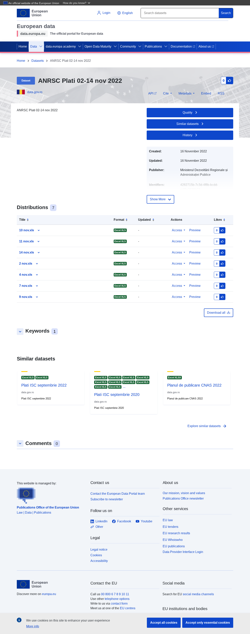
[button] (77, 2)
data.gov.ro (34, 92)
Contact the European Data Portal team (117, 493)
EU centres (127, 608)
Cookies (96, 555)
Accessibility (99, 560)
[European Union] (51, 584)
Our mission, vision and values (184, 493)
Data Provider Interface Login (183, 552)
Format (119, 219)
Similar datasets (187, 123)
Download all (216, 312)
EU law (168, 520)
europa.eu (49, 594)
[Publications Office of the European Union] (51, 495)
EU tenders (170, 526)
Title (22, 219)
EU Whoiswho (173, 539)
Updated (144, 219)
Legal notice (98, 549)
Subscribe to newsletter (106, 499)
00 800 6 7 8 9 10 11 (115, 594)
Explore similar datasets (207, 426)
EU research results (176, 533)
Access (177, 230)
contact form (119, 603)
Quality (187, 112)
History (187, 135)
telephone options (117, 598)
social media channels (198, 594)
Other (99, 526)
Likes (218, 219)
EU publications (174, 546)
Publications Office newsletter (183, 498)
